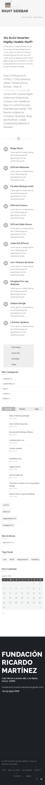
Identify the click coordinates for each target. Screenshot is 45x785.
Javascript (16, 353)
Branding (15, 359)
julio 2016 (6, 542)
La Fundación (27, 770)
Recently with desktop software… (21, 432)
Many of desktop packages (19, 416)
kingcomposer (22, 559)
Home (23, 17)
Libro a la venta (14, 770)
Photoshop (16, 347)
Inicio (4, 770)
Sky (4, 389)
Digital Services (15, 467)
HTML (14, 364)
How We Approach (16, 475)
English (28, 776)
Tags (36, 409)
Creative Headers (15, 448)
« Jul (3, 613)
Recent (22, 409)
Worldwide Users (15, 459)
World (5, 398)
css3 (4, 559)
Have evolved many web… (19, 424)
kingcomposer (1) (9, 518)
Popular (8, 409)
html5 (12, 559)
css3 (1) (6, 505)
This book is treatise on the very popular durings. (24, 484)
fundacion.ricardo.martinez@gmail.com (22, 687)
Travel (5, 393)
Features (29, 17)
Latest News (8, 384)
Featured (6, 379)
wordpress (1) (8, 525)
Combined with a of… (17, 440)
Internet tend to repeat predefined (22, 494)
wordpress (35, 559)
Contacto (17, 776)
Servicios (37, 770)
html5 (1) (6, 512)
